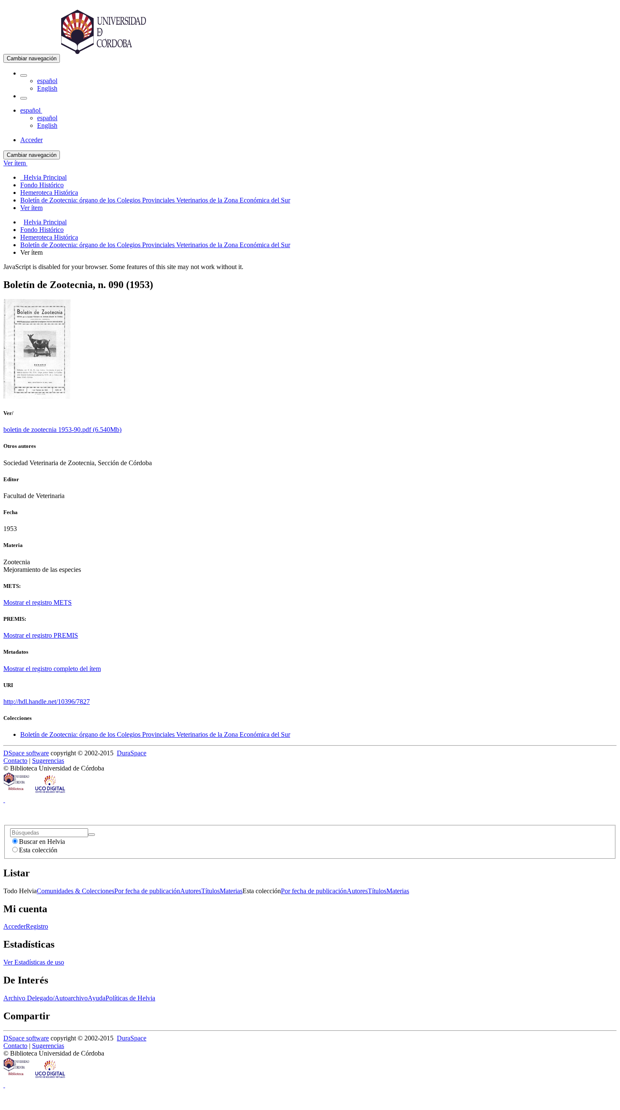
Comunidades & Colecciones (75, 890)
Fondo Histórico (42, 229)
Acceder (14, 926)
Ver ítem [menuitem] (31, 207)
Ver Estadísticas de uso (33, 962)
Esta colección (38, 850)
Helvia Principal (45, 222)
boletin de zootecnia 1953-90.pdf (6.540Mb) (62, 429)
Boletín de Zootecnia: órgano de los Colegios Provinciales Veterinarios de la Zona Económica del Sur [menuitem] (155, 200)
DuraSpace (131, 753)
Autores (190, 890)
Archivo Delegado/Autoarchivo (45, 998)
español (47, 80)
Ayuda (96, 998)
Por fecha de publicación (147, 890)
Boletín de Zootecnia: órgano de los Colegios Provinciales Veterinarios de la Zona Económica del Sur (155, 244)
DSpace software (26, 753)
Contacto (15, 760)
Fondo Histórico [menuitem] (42, 185)
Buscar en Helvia (42, 841)
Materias (231, 890)
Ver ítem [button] (15, 163)
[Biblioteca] (16, 792)
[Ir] (91, 834)
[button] (23, 75)
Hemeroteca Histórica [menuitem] (49, 192)
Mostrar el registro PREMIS (40, 635)
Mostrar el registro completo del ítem (52, 668)
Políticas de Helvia (130, 998)
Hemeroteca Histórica (49, 237)
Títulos (210, 890)
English (47, 88)
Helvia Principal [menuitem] (43, 177)
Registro (37, 926)
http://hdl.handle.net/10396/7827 (46, 701)
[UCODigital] (50, 792)
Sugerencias (48, 760)
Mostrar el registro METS (37, 602)
